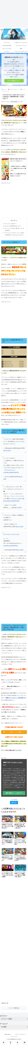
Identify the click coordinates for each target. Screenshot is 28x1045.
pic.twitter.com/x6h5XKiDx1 (10, 545)
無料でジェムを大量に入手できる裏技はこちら (14, 732)
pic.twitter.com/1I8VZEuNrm (12, 500)
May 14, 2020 (7, 450)
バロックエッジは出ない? (10, 223)
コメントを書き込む (14, 1008)
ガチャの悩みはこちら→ (14, 80)
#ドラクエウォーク (10, 470)
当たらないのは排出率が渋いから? (12, 226)
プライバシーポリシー (20, 1034)
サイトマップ (14, 1036)
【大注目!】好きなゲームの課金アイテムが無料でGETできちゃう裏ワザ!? (18, 168)
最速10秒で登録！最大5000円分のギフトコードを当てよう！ (18, 160)
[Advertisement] (14, 14)
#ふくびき (16, 534)
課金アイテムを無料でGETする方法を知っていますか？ (18, 174)
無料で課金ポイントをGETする (14, 793)
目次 (12, 220)
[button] (25, 487)
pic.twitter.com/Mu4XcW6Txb (11, 472)
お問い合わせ (7, 1034)
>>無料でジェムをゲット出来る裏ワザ (15, 697)
